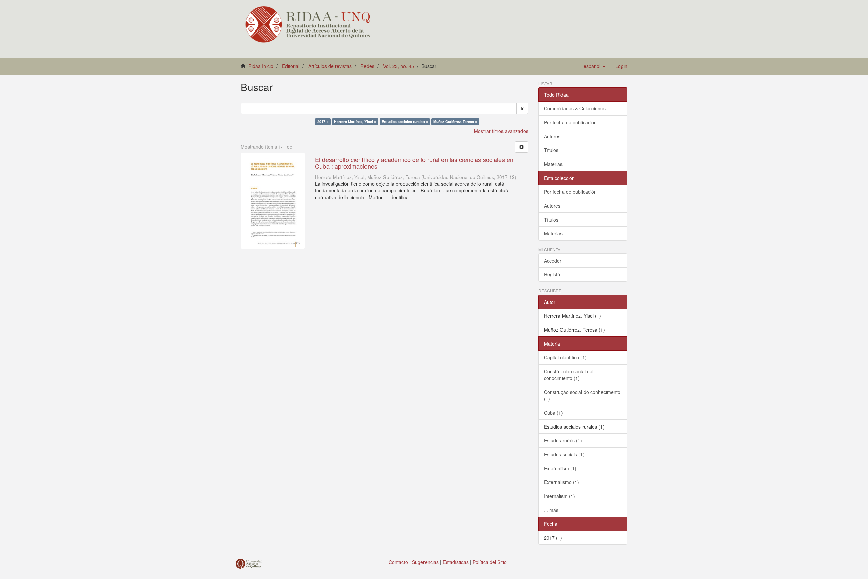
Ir (522, 108)
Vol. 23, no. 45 (398, 66)
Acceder (552, 260)
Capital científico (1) (565, 357)
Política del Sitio (490, 562)
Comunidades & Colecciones (575, 108)
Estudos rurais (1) (563, 440)
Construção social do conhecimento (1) (582, 395)
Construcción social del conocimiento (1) (568, 374)
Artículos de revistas (330, 66)
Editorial (290, 66)
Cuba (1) (553, 412)
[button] (594, 66)
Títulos (551, 150)
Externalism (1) (560, 468)
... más (551, 509)
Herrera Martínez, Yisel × (355, 121)
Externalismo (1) (561, 482)
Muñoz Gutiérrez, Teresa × (455, 121)
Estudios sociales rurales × (405, 121)
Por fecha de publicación (570, 122)
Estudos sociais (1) (564, 454)
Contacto (398, 562)
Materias (553, 164)
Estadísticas (456, 562)
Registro (553, 274)
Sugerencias (425, 562)
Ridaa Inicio (260, 66)
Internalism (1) (559, 496)
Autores (552, 136)
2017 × (323, 121)
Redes (367, 66)
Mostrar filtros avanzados (501, 131)
